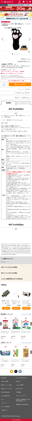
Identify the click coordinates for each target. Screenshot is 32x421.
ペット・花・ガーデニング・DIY (16, 5)
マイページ (3, 403)
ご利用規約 (18, 392)
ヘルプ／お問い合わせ (21, 377)
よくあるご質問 (19, 385)
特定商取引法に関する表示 (22, 404)
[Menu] (2, 2)
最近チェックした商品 (6, 385)
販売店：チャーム (25, 59)
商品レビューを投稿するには (22, 97)
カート (2, 399)
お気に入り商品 (4, 381)
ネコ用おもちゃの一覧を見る (22, 92)
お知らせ (18, 381)
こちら (18, 416)
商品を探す (3, 377)
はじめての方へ (19, 388)
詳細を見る (6, 308)
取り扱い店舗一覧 (5, 392)
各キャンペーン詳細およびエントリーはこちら (13, 73)
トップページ (4, 5)
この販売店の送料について (23, 61)
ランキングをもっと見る (26, 314)
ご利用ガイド (4, 410)
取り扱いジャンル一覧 (6, 388)
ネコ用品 (27, 5)
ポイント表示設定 (5, 406)
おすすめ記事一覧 (5, 395)
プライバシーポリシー (21, 395)
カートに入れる (20, 84)
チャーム (3, 261)
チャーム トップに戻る (24, 89)
